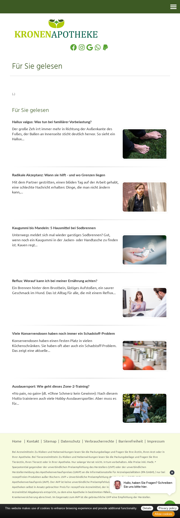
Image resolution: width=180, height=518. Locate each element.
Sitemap (49, 441)
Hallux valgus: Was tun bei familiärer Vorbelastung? (52, 122)
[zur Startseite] (90, 28)
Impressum (156, 441)
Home (17, 441)
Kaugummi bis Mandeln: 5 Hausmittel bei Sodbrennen (54, 228)
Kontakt (33, 441)
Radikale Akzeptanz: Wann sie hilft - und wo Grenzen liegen (58, 175)
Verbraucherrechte (99, 441)
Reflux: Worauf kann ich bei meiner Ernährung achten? (54, 281)
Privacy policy (168, 508)
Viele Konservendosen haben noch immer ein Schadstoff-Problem (63, 333)
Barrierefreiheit (131, 441)
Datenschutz (70, 441)
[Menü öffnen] (173, 6)
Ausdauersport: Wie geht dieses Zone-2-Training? (50, 386)
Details (147, 508)
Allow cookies (163, 514)
